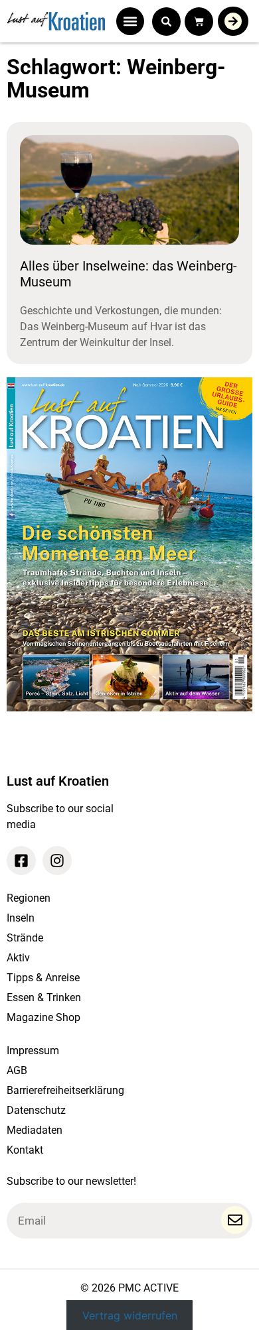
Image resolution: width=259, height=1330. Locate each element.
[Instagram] (57, 860)
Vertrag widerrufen (129, 1314)
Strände (25, 938)
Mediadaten (34, 1130)
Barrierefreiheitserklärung (65, 1090)
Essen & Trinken (44, 997)
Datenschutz (36, 1110)
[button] (130, 21)
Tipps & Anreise (43, 977)
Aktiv (18, 957)
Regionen (28, 898)
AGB (17, 1070)
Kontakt (25, 1150)
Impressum (33, 1050)
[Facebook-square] (21, 860)
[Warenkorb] (199, 21)
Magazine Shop (43, 1017)
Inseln (21, 918)
